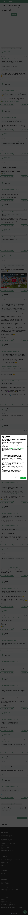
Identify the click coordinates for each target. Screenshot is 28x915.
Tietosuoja (4, 477)
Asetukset (17, 477)
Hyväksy (23, 477)
